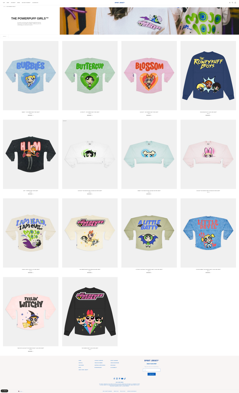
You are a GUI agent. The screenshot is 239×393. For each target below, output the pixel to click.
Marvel (18, 2)
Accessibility (114, 367)
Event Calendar (114, 360)
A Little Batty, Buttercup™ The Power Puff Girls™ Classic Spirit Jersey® (149, 269)
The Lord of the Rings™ (26, 2)
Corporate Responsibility (132, 391)
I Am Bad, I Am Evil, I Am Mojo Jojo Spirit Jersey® (31, 269)
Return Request (98, 367)
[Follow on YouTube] (122, 379)
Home (4, 6)
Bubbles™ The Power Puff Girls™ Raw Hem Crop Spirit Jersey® (149, 190)
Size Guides (81, 365)
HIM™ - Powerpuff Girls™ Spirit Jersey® (30, 190)
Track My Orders (98, 362)
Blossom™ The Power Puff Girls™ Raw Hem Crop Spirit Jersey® (208, 190)
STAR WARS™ (13, 2)
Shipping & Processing (100, 365)
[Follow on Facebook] (114, 379)
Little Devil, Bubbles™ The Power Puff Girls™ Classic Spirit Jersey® (208, 269)
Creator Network (115, 362)
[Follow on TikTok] (125, 379)
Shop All (81, 362)
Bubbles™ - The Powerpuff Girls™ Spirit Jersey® (31, 112)
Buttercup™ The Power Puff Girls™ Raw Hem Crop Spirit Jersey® (90, 190)
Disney (8, 2)
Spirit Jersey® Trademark (107, 391)
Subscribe (151, 374)
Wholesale (113, 365)
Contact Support (99, 360)
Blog (80, 367)
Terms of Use (116, 391)
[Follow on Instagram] (117, 379)
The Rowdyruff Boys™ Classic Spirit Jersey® (208, 112)
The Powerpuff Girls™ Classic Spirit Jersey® (90, 348)
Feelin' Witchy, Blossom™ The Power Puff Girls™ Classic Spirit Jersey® (31, 348)
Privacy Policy (122, 391)
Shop (4, 2)
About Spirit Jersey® (83, 369)
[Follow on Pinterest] (119, 379)
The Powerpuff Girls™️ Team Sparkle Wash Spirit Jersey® (89, 269)
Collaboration (35, 2)
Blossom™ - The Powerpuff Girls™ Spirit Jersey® (149, 112)
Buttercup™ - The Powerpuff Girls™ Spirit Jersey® (89, 112)
